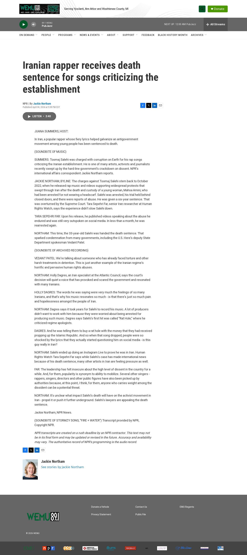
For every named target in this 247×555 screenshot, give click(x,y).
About (111, 35)
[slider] (38, 24)
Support (128, 35)
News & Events (90, 35)
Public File (140, 514)
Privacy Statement (101, 514)
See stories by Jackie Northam (62, 467)
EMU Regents (187, 507)
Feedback (148, 35)
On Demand (26, 35)
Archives (197, 35)
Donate (219, 9)
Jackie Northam (42, 103)
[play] (23, 24)
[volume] (33, 24)
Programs (65, 35)
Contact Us (141, 507)
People (46, 35)
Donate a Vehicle (100, 507)
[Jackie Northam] (30, 469)
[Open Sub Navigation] (36, 35)
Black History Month (173, 35)
